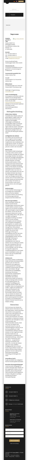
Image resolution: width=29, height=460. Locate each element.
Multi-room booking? (14, 443)
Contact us (17, 456)
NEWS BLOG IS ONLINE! (15, 419)
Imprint (6, 456)
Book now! (7, 455)
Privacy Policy (11, 456)
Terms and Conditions (14, 455)
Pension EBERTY (16, 452)
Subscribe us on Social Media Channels (14, 414)
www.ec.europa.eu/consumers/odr (13, 102)
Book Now (21, 1)
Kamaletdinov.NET (9, 91)
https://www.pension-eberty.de (15, 56)
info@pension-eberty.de (14, 58)
